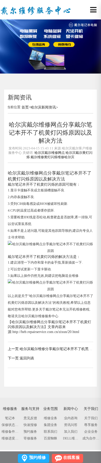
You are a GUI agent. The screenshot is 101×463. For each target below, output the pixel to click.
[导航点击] (93, 10)
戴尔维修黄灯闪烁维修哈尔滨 (52, 157)
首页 (25, 107)
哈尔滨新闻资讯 (43, 107)
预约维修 (37, 457)
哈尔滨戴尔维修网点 (49, 153)
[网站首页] (35, 10)
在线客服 (71, 457)
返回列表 (27, 358)
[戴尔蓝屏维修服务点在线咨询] (50, 21)
